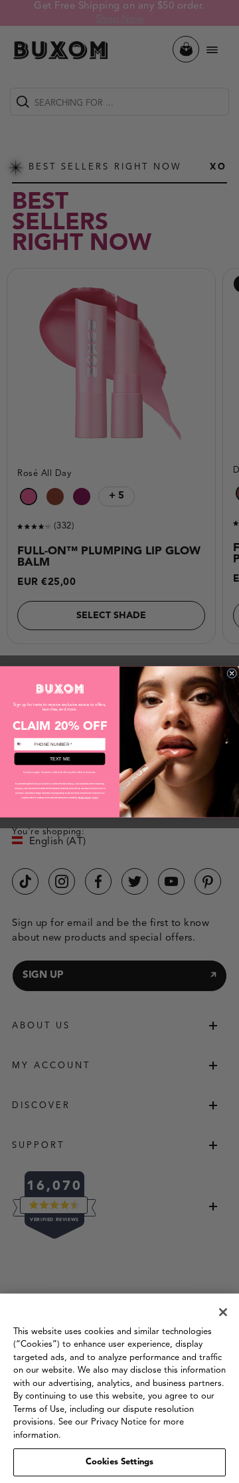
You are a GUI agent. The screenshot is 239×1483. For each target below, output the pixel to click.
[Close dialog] (232, 673)
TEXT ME (60, 758)
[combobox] (23, 744)
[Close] (223, 1312)
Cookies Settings (119, 1462)
